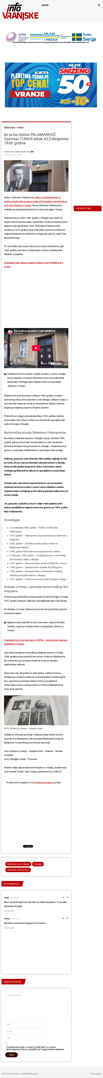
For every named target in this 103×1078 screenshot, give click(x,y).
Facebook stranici (43, 782)
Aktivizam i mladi (13, 127)
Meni (44, 5)
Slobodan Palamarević (18, 870)
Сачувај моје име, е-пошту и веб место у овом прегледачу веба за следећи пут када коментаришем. (35, 1048)
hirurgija (38, 864)
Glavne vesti (26, 152)
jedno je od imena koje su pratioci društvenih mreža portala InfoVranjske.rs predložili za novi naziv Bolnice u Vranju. (35, 201)
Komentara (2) (11, 883)
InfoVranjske (14, 1074)
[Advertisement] (36, 297)
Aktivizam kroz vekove (18, 864)
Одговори (9, 910)
